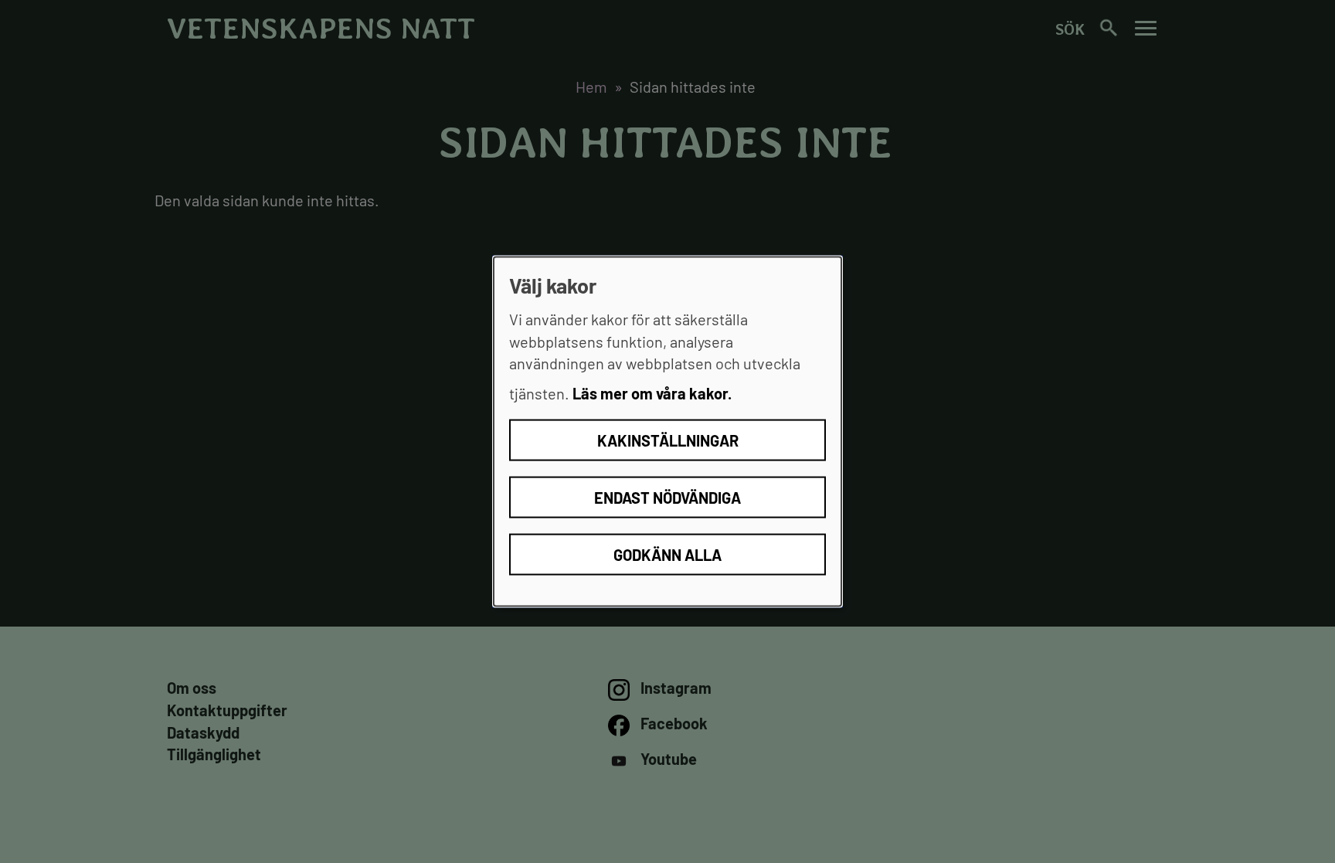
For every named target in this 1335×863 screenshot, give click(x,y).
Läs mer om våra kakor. (652, 392)
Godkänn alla (667, 554)
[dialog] (667, 431)
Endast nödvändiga (667, 497)
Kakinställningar (668, 440)
